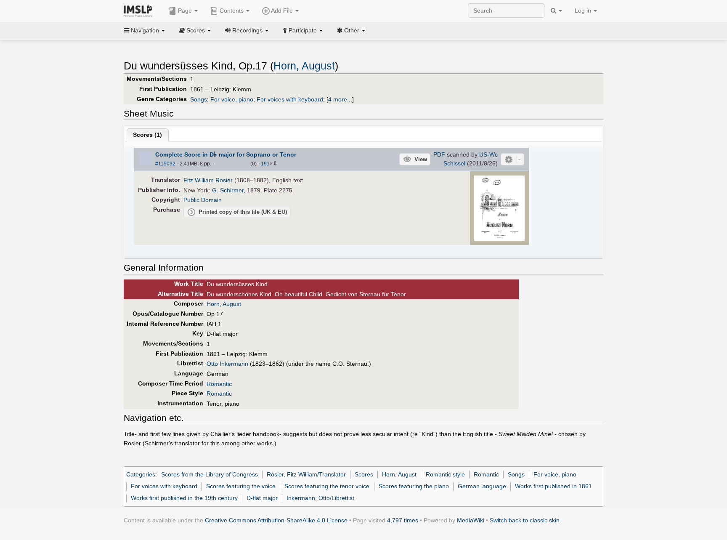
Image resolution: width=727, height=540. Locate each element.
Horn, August (304, 66)
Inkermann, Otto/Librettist (320, 498)
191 (265, 164)
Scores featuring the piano (414, 486)
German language (482, 486)
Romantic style (445, 474)
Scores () (147, 134)
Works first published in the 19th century (184, 498)
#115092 (165, 164)
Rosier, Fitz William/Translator (306, 474)
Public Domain (202, 200)
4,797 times (402, 520)
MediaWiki (470, 520)
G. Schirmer (228, 190)
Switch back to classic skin (525, 520)
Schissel (454, 163)
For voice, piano (231, 99)
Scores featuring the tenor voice (326, 486)
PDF (439, 154)
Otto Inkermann (227, 363)
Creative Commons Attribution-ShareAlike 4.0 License (276, 520)
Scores (364, 474)
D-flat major (262, 498)
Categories (140, 474)
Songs (198, 99)
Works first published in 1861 (553, 486)
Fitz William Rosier (208, 180)
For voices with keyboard (290, 99)
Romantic (219, 383)
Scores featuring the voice (241, 486)
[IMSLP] (139, 10)
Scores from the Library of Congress (209, 474)
